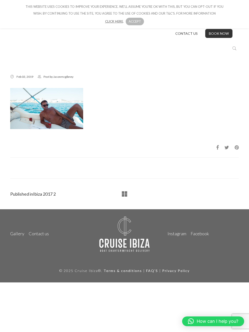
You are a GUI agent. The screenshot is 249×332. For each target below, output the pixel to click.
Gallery (17, 233)
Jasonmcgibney (63, 77)
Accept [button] (135, 21)
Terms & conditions (123, 271)
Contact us (186, 33)
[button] (213, 321)
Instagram (177, 233)
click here (114, 21)
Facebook (200, 233)
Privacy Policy (176, 271)
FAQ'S (152, 271)
